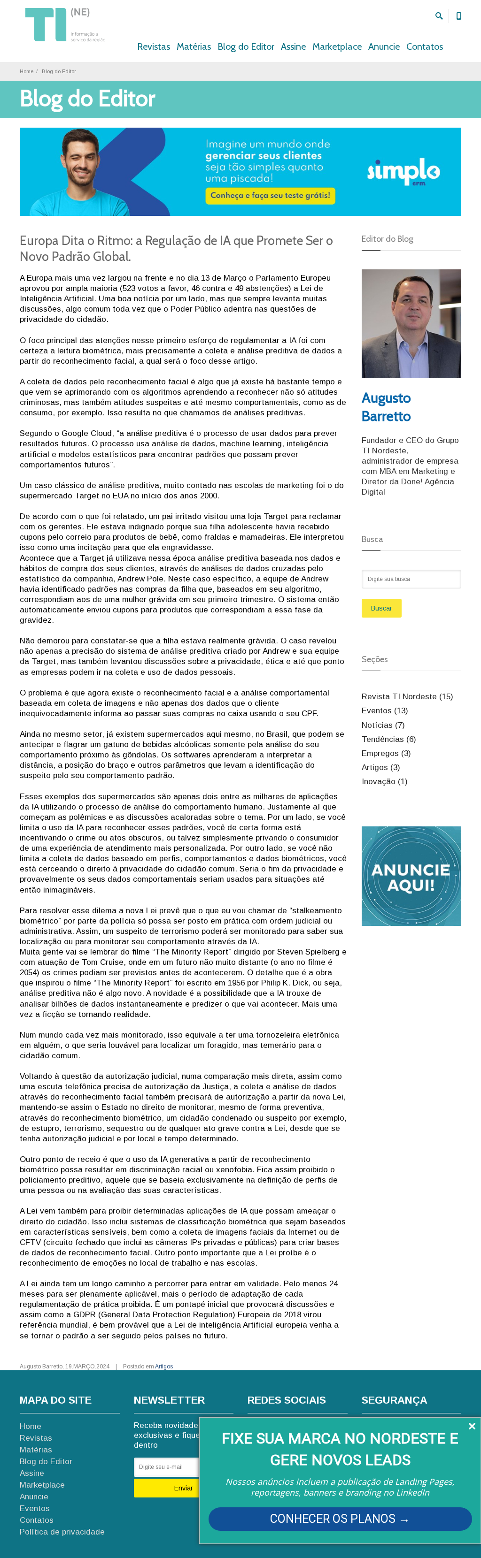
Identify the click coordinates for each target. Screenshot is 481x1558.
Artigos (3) (381, 767)
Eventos (35, 1508)
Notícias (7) (383, 725)
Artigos (164, 1366)
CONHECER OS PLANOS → (340, 1519)
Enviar (183, 1488)
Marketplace (337, 46)
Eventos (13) (385, 710)
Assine (293, 46)
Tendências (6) (389, 739)
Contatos (424, 46)
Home (26, 71)
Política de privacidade (62, 1531)
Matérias (194, 46)
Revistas (153, 46)
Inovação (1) (385, 781)
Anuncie (384, 46)
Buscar (381, 608)
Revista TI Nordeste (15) (407, 696)
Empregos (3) (386, 753)
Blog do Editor (245, 46)
